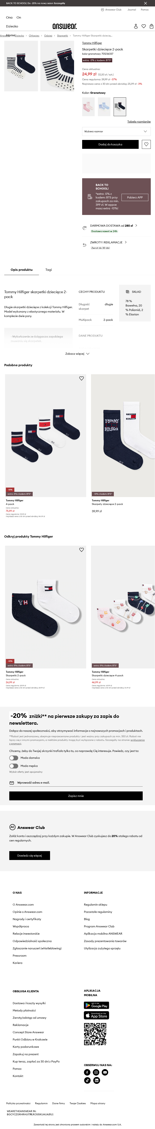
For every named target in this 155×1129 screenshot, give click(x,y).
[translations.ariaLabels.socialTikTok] (87, 1080)
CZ (15, 1114)
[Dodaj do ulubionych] (146, 144)
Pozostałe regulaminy (98, 912)
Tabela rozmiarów (139, 121)
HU (26, 1114)
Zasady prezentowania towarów (105, 941)
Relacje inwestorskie (26, 933)
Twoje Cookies (78, 1103)
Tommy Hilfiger (92, 43)
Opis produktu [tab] (21, 270)
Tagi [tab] (48, 270)
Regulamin (41, 1103)
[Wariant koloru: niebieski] (104, 106)
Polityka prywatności (18, 1103)
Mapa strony (97, 1103)
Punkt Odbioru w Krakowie (30, 1039)
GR (19, 1114)
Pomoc (17, 1069)
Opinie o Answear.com (27, 912)
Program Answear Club (99, 926)
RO (34, 1114)
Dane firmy (58, 1103)
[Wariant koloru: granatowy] (120, 106)
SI (37, 1114)
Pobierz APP (135, 197)
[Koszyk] (151, 26)
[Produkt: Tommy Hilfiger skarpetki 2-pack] (45, 607)
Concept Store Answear (28, 1032)
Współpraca (21, 926)
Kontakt (18, 1076)
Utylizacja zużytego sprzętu (102, 948)
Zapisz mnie (76, 796)
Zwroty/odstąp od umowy (29, 1018)
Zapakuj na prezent (26, 1054)
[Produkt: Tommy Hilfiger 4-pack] (45, 435)
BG (8, 1114)
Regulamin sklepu (95, 904)
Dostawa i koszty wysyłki (29, 1003)
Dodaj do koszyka (110, 144)
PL (31, 1114)
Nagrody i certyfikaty (27, 919)
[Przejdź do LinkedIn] (96, 1080)
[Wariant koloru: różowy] (88, 106)
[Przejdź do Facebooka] (87, 1072)
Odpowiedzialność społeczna (32, 941)
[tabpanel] (77, 316)
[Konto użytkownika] (135, 26)
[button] (116, 131)
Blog (87, 919)
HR (22, 1114)
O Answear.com (23, 904)
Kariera (17, 963)
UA (43, 1114)
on (19, 17)
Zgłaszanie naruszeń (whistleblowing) (37, 948)
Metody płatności (24, 1010)
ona (9, 17)
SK (39, 1114)
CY (12, 1114)
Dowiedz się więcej (29, 855)
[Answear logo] (65, 26)
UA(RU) (49, 1114)
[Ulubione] (143, 26)
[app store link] (96, 1014)
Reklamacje (20, 1025)
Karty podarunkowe (26, 1047)
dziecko (12, 26)
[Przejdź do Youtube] (105, 1072)
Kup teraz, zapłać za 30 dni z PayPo (36, 1061)
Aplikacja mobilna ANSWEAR (103, 933)
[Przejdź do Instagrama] (96, 1072)
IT (29, 1114)
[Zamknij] (145, 3)
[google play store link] (96, 1005)
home (10, 35)
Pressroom (19, 955)
